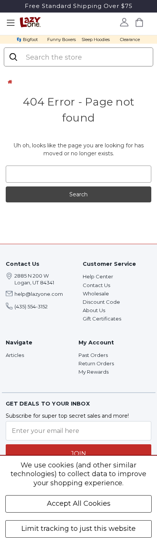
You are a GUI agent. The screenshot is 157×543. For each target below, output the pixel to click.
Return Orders (96, 363)
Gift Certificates (102, 319)
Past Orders (93, 355)
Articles (15, 355)
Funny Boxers (61, 39)
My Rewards (93, 372)
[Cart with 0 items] (139, 22)
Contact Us (96, 285)
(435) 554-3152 (31, 306)
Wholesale (96, 293)
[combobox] (86, 57)
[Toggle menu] (10, 23)
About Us (94, 310)
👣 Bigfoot (27, 39)
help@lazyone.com (38, 294)
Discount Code (101, 302)
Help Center (98, 276)
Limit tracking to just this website (78, 528)
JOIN (78, 453)
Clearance (130, 39)
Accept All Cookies (79, 503)
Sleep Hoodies (96, 39)
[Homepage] (10, 82)
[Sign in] (124, 22)
